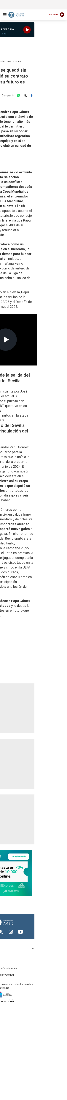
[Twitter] (25, 95)
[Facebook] (32, 95)
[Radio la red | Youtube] (20, 932)
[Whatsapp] (18, 95)
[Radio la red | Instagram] (11, 932)
